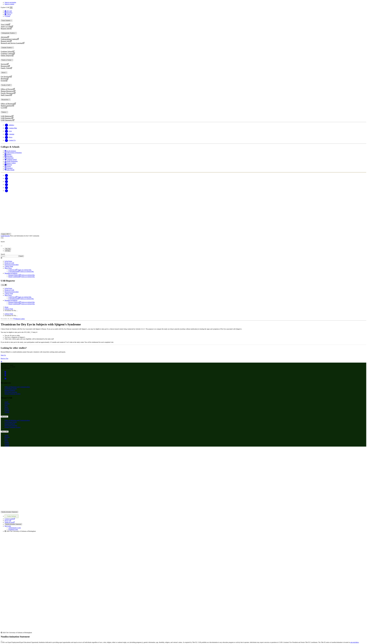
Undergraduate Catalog (9, 39)
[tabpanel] (183, 255)
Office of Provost (7, 89)
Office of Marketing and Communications (17, 387)
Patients (4, 112)
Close (3, 285)
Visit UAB (4, 25)
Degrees (7, 403)
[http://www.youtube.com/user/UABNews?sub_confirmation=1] (5, 379)
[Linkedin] (6, 190)
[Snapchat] (6, 187)
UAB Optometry (6, 120)
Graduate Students (7, 47)
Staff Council (5, 95)
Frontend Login (13, 529)
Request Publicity (10, 390)
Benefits (3, 79)
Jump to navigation (10, 2)
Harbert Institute (6, 106)
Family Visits (5, 68)
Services (4, 64)
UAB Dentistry (6, 118)
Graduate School (6, 52)
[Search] (2, 238)
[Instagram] (6, 181)
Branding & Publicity (11, 273)
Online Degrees (6, 56)
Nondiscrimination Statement (9, 512)
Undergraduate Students (8, 33)
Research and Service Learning (11, 43)
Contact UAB (10, 519)
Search (3, 254)
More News (8, 268)
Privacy (8, 520)
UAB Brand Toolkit (11, 388)
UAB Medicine (6, 116)
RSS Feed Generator (11, 392)
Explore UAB (5, 234)
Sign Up (3, 355)
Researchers (5, 99)
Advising (4, 37)
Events (3, 81)
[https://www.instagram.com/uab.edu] (5, 375)
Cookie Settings (11, 516)
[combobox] (9, 256)
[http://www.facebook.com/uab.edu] (5, 372)
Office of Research (7, 104)
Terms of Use (10, 522)
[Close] (11, 8)
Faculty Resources (7, 93)
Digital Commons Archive (12, 394)
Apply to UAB (6, 27)
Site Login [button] (8, 526)
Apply (6, 402)
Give (6, 405)
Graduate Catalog (7, 54)
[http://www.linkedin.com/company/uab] (5, 373)
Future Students (6, 20)
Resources (4, 66)
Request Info (5, 29)
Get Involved (5, 77)
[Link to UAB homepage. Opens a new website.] (17, 451)
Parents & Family (7, 60)
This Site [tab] (7, 249)
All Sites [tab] (7, 251)
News (6, 407)
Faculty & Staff (6, 85)
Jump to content (9, 4)
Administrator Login (14, 528)
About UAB (5, 431)
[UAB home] (183, 232)
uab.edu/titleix (354, 642)
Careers (7, 410)
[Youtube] (6, 184)
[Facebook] (6, 175)
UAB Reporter (5, 236)
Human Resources (7, 91)
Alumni (4, 72)
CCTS (3, 108)
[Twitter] (6, 178)
